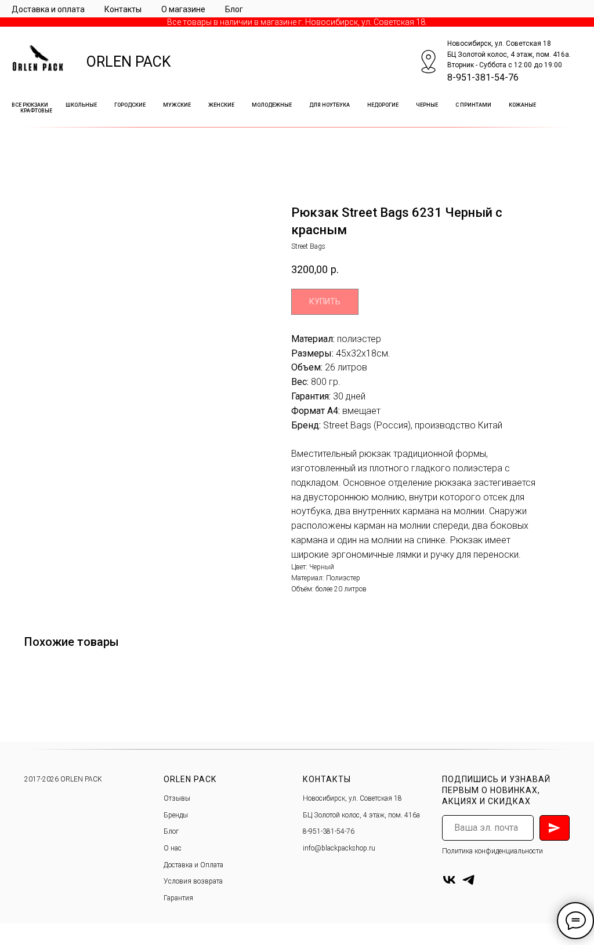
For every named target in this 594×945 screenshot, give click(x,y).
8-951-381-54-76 (483, 77)
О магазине (183, 9)
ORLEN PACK (128, 61)
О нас (173, 848)
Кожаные (522, 105)
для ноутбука (329, 105)
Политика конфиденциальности (492, 851)
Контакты (123, 9)
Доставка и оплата (48, 9)
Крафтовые (36, 111)
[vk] (449, 880)
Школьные (81, 105)
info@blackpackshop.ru (339, 848)
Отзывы (177, 798)
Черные (427, 105)
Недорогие (383, 105)
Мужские (177, 105)
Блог (234, 9)
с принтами (473, 105)
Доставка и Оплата (193, 865)
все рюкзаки (30, 105)
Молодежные (272, 105)
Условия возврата (193, 881)
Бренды (176, 815)
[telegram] (468, 880)
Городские (130, 105)
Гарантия (178, 898)
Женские (221, 105)
